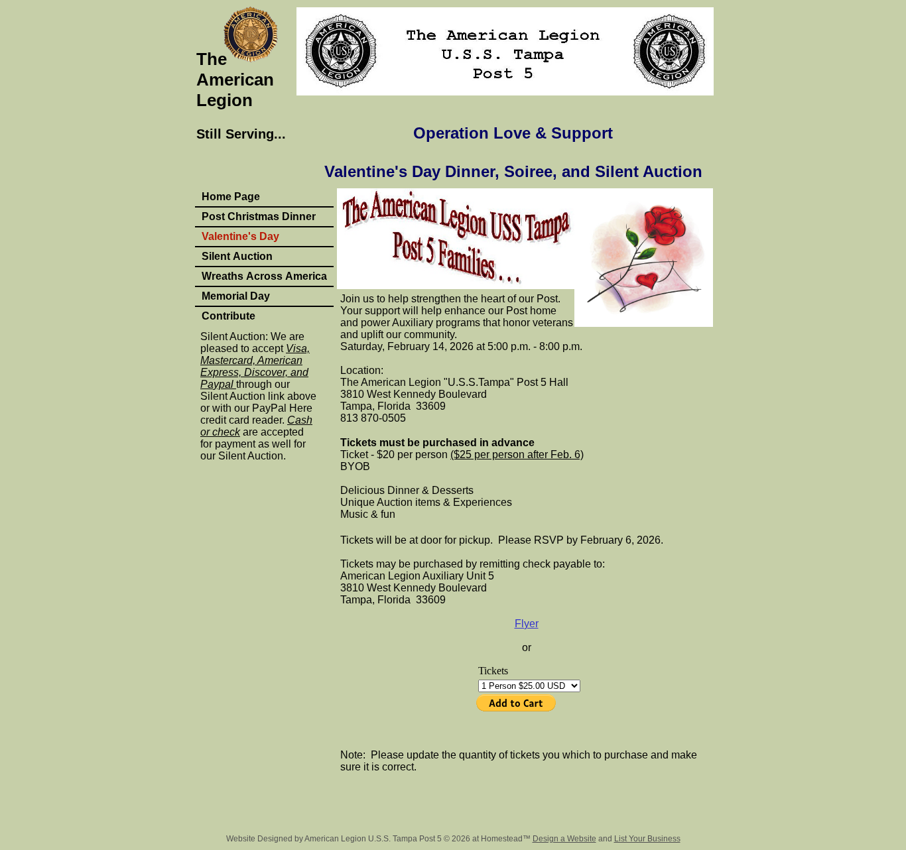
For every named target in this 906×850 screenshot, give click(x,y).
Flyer (527, 623)
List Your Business (647, 838)
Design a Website (564, 838)
